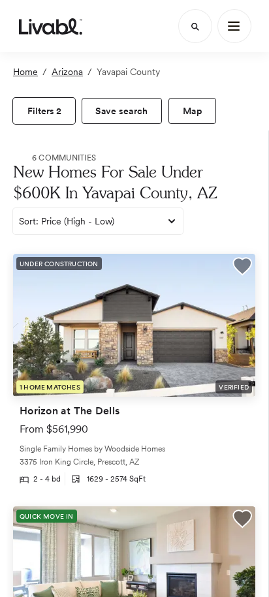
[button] (242, 268)
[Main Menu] (234, 26)
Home (25, 72)
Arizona (67, 72)
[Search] (195, 26)
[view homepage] (50, 26)
